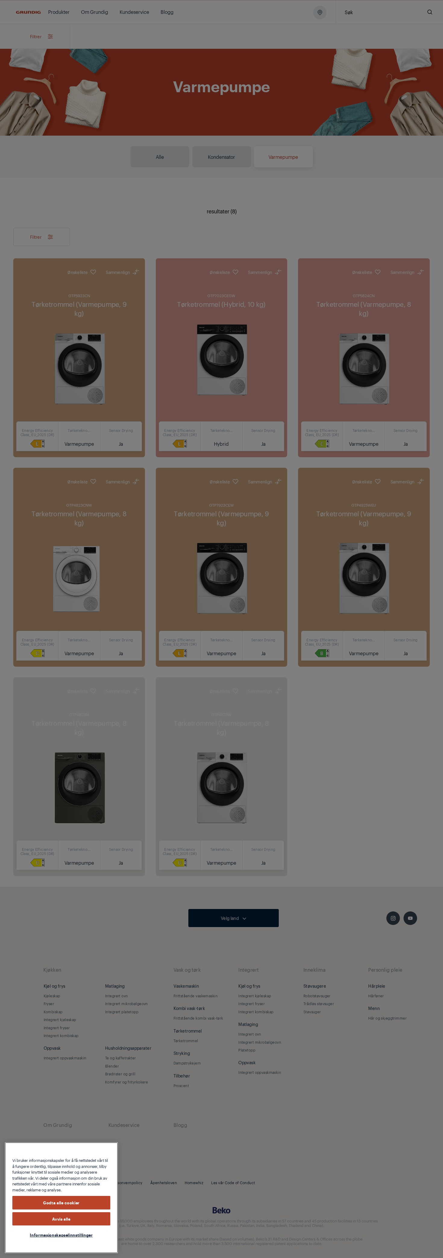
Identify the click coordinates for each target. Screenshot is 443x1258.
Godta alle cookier (61, 1202)
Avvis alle (61, 1219)
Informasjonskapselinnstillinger (61, 1235)
